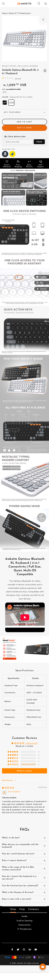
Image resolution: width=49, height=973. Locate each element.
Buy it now (24, 128)
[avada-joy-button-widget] (43, 967)
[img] (8, 787)
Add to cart (24, 122)
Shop (13, 909)
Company (33, 909)
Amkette (20, 963)
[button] (38, 3)
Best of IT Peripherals (19, 13)
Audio (25, 916)
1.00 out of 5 (31, 743)
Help (22, 909)
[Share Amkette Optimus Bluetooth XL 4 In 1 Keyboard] (45, 70)
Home (4, 13)
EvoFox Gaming (24, 920)
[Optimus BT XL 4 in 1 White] (11, 102)
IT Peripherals (24, 929)
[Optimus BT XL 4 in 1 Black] (4, 102)
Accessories (24, 924)
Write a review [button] (24, 770)
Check (39, 142)
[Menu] (3, 3)
